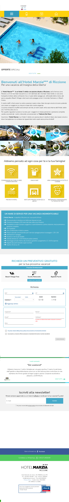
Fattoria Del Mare (45, 114)
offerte (36, 396)
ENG (24, 9)
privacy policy (31, 405)
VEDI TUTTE (33, 73)
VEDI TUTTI (59, 379)
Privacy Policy (27, 480)
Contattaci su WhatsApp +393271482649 (34, 458)
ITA (24, 7)
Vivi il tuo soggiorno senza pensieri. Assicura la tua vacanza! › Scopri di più (29, 488)
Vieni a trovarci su (30, 451)
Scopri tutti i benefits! (34, 280)
